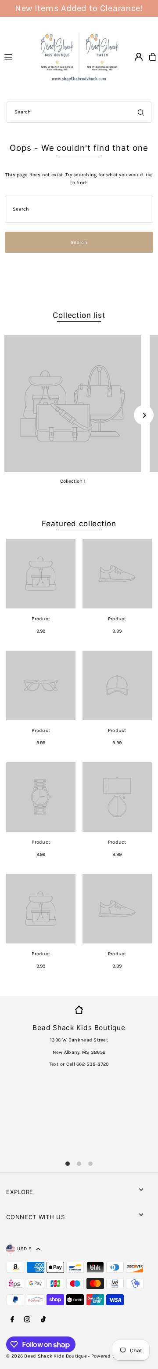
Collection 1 (73, 481)
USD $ (24, 1249)
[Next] (144, 415)
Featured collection (79, 523)
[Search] (140, 112)
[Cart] (152, 57)
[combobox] (79, 112)
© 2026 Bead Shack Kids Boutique (46, 1356)
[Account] (139, 57)
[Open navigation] (16, 56)
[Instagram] (27, 1319)
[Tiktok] (43, 1319)
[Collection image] (72, 403)
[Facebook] (12, 1319)
